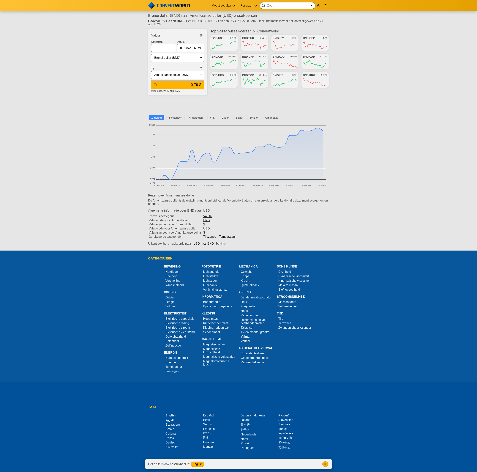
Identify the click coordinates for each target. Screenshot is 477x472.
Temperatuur (227, 236)
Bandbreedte (211, 301)
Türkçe (283, 428)
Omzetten (157, 41)
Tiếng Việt (285, 437)
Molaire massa (288, 285)
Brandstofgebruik (176, 357)
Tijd (280, 318)
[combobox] (287, 5)
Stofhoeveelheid (289, 289)
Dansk (169, 438)
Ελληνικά (171, 447)
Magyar (208, 446)
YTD (212, 117)
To (152, 68)
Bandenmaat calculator (256, 297)
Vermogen (172, 371)
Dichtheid (284, 271)
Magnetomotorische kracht (216, 363)
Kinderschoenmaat (215, 323)
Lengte (170, 301)
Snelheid (171, 276)
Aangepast (271, 117)
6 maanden (196, 117)
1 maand (156, 117)
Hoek (244, 310)
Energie (170, 362)
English (197, 464)
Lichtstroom (210, 280)
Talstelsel (247, 327)
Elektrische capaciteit (179, 318)
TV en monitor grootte (255, 332)
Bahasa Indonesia (253, 415)
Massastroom (287, 301)
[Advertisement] (238, 106)
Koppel (245, 276)
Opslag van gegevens (217, 306)
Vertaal (245, 341)
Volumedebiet (287, 306)
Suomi (207, 424)
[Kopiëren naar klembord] (155, 84)
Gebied (170, 297)
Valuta (207, 216)
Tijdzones (209, 236)
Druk (244, 301)
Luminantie (210, 285)
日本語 (245, 424)
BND (206, 220)
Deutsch (170, 442)
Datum (181, 41)
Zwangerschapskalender (294, 327)
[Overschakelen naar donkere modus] (318, 5)
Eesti (206, 419)
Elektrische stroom (177, 327)
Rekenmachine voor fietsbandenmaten (254, 321)
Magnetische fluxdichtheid (211, 350)
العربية (169, 420)
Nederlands (248, 434)
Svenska (284, 424)
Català (169, 429)
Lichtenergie (211, 271)
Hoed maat (210, 318)
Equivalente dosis (252, 353)
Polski (245, 443)
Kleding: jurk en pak (216, 327)
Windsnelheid (174, 285)
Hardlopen (172, 271)
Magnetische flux (214, 344)
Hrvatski (208, 442)
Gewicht (246, 271)
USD (206, 228)
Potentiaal (172, 341)
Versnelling (172, 280)
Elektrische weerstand (180, 332)
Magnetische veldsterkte (219, 356)
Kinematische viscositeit (294, 280)
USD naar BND (203, 243)
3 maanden (175, 117)
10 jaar (254, 117)
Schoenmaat (211, 332)
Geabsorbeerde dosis (255, 357)
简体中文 (284, 442)
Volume (170, 306)
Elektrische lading (177, 323)
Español (208, 415)
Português (247, 447)
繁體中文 (284, 447)
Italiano (245, 419)
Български (172, 424)
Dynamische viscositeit (293, 276)
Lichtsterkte (210, 276)
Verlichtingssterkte (215, 289)
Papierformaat (250, 315)
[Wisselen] (201, 66)
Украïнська (285, 433)
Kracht (245, 280)
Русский (284, 415)
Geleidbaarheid (175, 336)
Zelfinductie (173, 345)
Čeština (170, 433)
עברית (207, 433)
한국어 (245, 429)
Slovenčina (285, 419)
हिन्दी (206, 437)
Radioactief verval (253, 362)
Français (209, 428)
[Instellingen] (201, 35)
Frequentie (248, 306)
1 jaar (225, 117)
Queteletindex (250, 285)
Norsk (245, 438)
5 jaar (239, 117)
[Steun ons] (325, 5)
